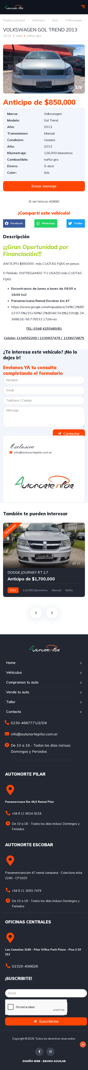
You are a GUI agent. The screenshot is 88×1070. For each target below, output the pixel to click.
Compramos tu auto (22, 682)
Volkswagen (74, 20)
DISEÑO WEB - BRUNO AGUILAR (44, 1061)
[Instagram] (50, 1052)
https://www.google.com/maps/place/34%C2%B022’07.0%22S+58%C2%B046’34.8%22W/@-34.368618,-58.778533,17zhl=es (48, 313)
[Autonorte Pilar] (13, 7)
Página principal (14, 20)
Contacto (13, 711)
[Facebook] (39, 1052)
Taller (11, 702)
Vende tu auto (17, 692)
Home (11, 662)
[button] (44, 186)
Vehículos (38, 20)
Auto (55, 20)
